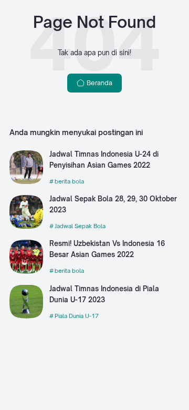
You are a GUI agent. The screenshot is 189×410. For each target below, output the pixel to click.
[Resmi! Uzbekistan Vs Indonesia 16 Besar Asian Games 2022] (26, 271)
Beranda (98, 83)
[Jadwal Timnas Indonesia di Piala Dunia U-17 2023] (26, 316)
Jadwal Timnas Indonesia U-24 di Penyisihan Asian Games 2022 (104, 159)
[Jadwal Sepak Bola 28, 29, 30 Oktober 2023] (26, 226)
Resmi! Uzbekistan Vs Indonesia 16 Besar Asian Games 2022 (107, 249)
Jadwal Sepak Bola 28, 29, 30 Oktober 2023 (113, 204)
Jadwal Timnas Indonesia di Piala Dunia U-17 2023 (104, 294)
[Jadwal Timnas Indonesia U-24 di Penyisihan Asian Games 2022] (26, 182)
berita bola (69, 181)
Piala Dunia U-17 (77, 316)
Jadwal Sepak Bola (80, 226)
